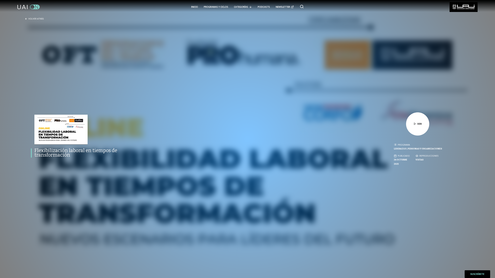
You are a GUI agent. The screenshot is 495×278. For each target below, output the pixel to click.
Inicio (194, 6)
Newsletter (283, 6)
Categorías (241, 6)
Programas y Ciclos (216, 6)
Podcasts (264, 6)
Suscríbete (477, 274)
